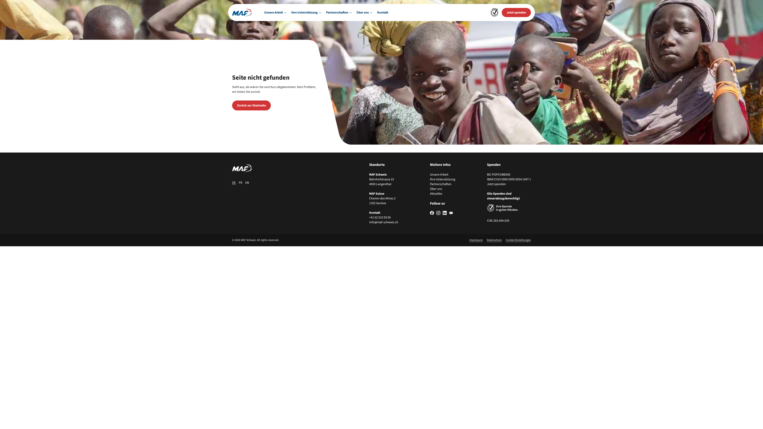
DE (234, 183)
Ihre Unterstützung (442, 179)
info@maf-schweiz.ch (383, 222)
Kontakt (382, 12)
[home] (242, 12)
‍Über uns (436, 189)
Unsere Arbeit (439, 174)
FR (240, 183)
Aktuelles (436, 193)
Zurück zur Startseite (251, 105)
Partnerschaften (440, 184)
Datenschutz (494, 240)
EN (247, 183)
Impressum (476, 240)
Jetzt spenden (496, 184)
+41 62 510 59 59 (380, 217)
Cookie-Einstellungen (518, 240)
